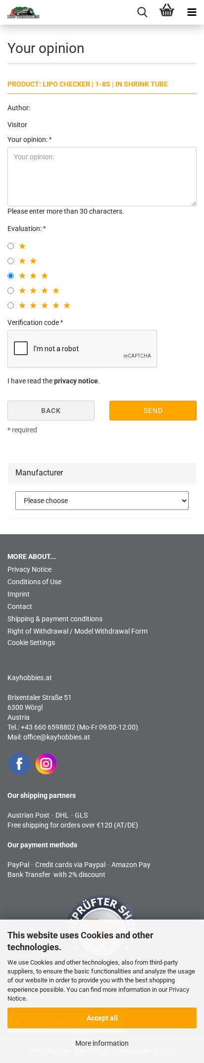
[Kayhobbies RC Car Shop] (20, 12)
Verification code (33, 322)
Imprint (18, 594)
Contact (19, 606)
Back (51, 411)
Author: (18, 108)
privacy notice (76, 381)
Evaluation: (25, 228)
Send (153, 411)
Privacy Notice (29, 569)
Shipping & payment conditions (54, 619)
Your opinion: (28, 139)
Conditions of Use (34, 582)
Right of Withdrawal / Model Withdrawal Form (77, 631)
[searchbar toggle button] (142, 12)
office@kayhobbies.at (56, 737)
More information (102, 1043)
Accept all (102, 1018)
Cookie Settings (31, 643)
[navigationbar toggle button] (191, 12)
